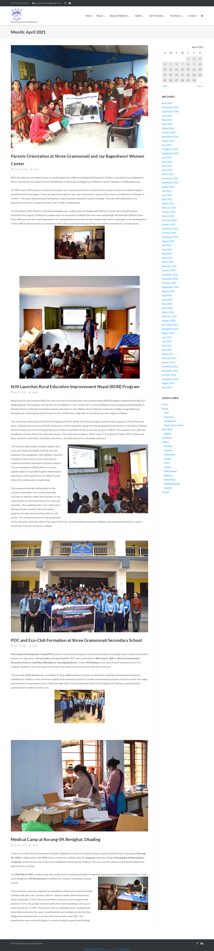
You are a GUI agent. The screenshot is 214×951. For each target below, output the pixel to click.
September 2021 (170, 182)
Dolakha (168, 450)
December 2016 (170, 366)
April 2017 (167, 349)
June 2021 (167, 195)
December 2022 (170, 149)
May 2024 (167, 120)
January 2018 (168, 320)
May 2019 (167, 253)
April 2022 (167, 170)
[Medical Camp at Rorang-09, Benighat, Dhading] (79, 786)
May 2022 (167, 166)
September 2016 (170, 379)
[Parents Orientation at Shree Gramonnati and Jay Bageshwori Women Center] (79, 96)
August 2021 (168, 186)
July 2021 (167, 191)
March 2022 (168, 174)
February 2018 (169, 316)
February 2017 (169, 358)
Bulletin (167, 433)
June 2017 (167, 341)
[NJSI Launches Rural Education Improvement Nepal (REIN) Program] (79, 327)
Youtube (69, 3)
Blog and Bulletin (119, 15)
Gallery (138, 15)
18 (165, 74)
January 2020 (168, 224)
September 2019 (170, 237)
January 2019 (168, 270)
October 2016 (169, 375)
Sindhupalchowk (172, 483)
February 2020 (169, 220)
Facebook (65, 3)
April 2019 (167, 258)
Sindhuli (168, 488)
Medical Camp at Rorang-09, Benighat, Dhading (55, 839)
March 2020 (168, 216)
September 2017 (170, 329)
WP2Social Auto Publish (94, 949)
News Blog (167, 429)
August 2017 (168, 333)
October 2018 (169, 283)
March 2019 (168, 262)
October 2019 (169, 232)
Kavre (167, 463)
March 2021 (168, 203)
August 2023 (168, 140)
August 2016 (168, 383)
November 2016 (170, 370)
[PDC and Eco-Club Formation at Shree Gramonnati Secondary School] (79, 586)
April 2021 (167, 199)
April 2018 (167, 308)
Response (169, 417)
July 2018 (167, 295)
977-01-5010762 (21, 3)
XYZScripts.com (123, 949)
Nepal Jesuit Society (174, 425)
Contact (192, 15)
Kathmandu (169, 454)
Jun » (200, 86)
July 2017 (167, 337)
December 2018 (170, 274)
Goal (166, 412)
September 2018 (170, 287)
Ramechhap (169, 479)
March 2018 (168, 312)
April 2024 (167, 124)
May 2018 (167, 304)
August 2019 (168, 241)
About (99, 15)
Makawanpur (170, 471)
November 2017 (170, 324)
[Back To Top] (206, 943)
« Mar (164, 86)
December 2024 (170, 107)
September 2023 (170, 136)
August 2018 (168, 291)
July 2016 (167, 387)
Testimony (175, 15)
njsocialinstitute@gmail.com (48, 3)
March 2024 (168, 128)
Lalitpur (167, 467)
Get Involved (156, 15)
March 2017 (168, 354)
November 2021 (170, 178)
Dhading (168, 446)
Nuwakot (168, 475)
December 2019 (170, 228)
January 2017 (168, 362)
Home (88, 15)
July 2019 (167, 245)
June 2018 (167, 299)
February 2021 (169, 207)
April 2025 (167, 103)
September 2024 (170, 111)
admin (36, 169)
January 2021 (168, 212)
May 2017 (167, 345)
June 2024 (167, 115)
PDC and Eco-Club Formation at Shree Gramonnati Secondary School (76, 640)
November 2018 (170, 278)
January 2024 (168, 132)
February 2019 (169, 266)
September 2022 (170, 153)
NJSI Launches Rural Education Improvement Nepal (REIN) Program (75, 386)
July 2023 (167, 145)
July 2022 (167, 157)
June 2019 (167, 249)
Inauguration (170, 421)
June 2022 (167, 161)
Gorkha (167, 458)
